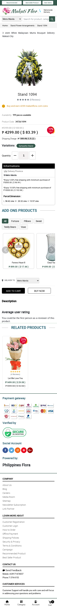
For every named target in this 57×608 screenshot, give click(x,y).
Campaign (8, 549)
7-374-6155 (14, 577)
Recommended (11, 3)
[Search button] (52, 19)
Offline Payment (10, 533)
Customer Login (10, 525)
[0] (49, 602)
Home (5, 25)
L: (8, 201)
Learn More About (13, 515)
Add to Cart (13, 290)
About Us (7, 485)
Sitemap (7, 500)
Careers (6, 492)
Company (8, 478)
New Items (48, 3)
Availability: (16, 115)
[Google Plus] (30, 450)
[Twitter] (11, 450)
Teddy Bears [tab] (10, 226)
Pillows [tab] (27, 221)
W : (21, 201)
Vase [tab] (23, 226)
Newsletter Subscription (14, 504)
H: (33, 201)
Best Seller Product (32, 3)
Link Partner (8, 508)
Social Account (12, 443)
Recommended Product (14, 553)
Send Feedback (14, 570)
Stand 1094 (42, 25)
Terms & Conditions (12, 545)
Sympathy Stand (26, 146)
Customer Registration (14, 521)
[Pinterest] (24, 450)
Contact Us (9, 564)
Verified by (9, 423)
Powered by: (10, 458)
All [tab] (5, 221)
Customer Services (14, 583)
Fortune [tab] (15, 221)
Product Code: (14, 121)
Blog (5, 488)
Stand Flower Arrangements (22, 25)
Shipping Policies (11, 537)
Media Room (9, 496)
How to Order (9, 529)
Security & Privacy (11, 541)
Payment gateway (14, 398)
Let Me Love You (15, 378)
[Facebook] (5, 450)
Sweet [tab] (39, 221)
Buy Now (39, 290)
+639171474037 (16, 573)
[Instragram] (17, 450)
